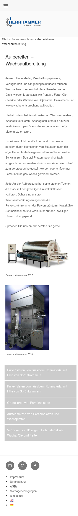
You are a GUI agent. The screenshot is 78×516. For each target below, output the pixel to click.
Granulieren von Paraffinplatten (28, 402)
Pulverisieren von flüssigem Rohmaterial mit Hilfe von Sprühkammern (37, 388)
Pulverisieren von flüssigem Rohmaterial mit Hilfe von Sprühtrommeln (37, 372)
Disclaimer (16, 496)
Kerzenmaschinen (22, 39)
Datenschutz (18, 481)
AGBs (14, 486)
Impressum (17, 477)
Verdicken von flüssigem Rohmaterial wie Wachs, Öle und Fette (35, 432)
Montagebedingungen (23, 491)
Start (5, 39)
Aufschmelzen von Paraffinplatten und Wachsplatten (33, 416)
